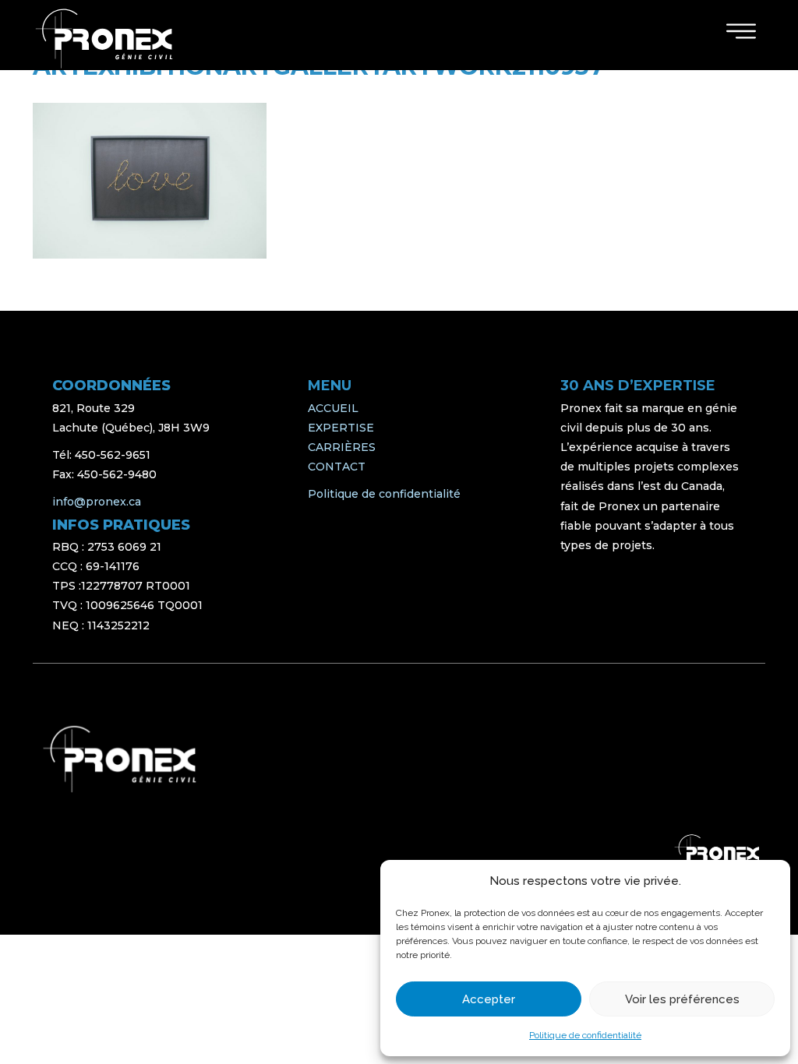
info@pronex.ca (96, 502)
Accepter (488, 999)
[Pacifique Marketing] (717, 853)
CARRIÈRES (342, 447)
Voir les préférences (682, 999)
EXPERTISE (341, 428)
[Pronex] (120, 759)
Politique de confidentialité (585, 1035)
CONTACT (336, 467)
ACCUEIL (333, 408)
